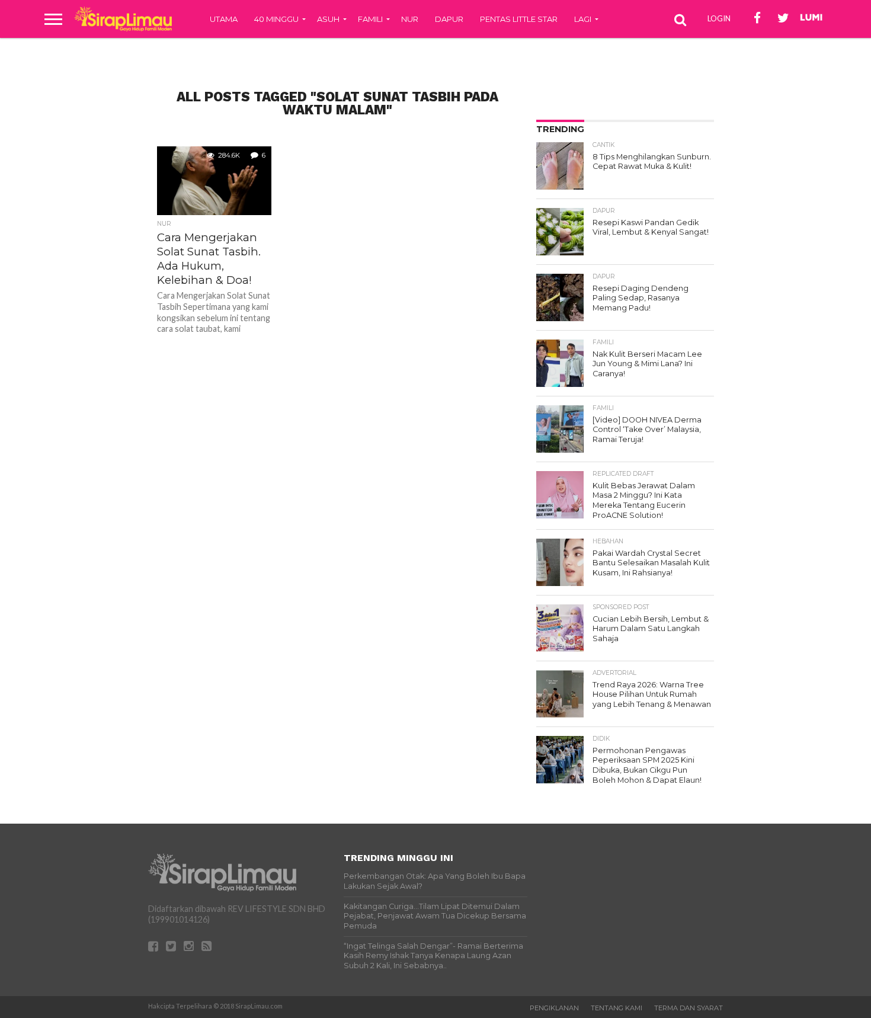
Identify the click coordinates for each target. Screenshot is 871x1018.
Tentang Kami (616, 1008)
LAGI (582, 19)
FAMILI (370, 19)
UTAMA (224, 19)
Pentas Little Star (519, 19)
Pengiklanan (554, 1008)
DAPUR (449, 19)
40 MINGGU (276, 19)
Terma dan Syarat (688, 1008)
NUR (409, 19)
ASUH (328, 19)
